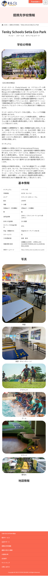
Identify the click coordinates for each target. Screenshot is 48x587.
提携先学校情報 (6, 546)
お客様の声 (5, 554)
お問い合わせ (6, 567)
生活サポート (6, 542)
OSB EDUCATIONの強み (9, 533)
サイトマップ (6, 563)
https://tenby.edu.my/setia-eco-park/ (33, 250)
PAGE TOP (45, 567)
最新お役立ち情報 (7, 550)
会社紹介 (4, 558)
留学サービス (6, 538)
